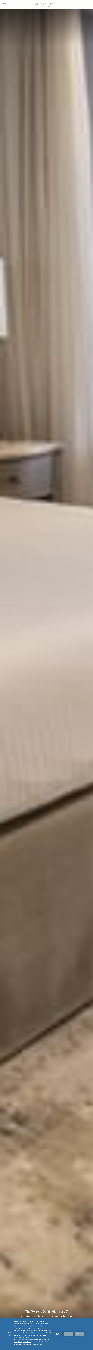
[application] (46, 1334)
